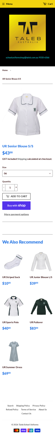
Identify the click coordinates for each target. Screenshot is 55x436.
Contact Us (26, 413)
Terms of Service (28, 409)
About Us (43, 409)
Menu (9, 3)
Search (10, 405)
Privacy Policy (39, 405)
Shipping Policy (23, 405)
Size (4, 167)
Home (5, 70)
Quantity (6, 181)
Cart (50, 3)
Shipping (22, 158)
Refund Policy (12, 409)
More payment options (16, 214)
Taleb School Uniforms (28, 424)
